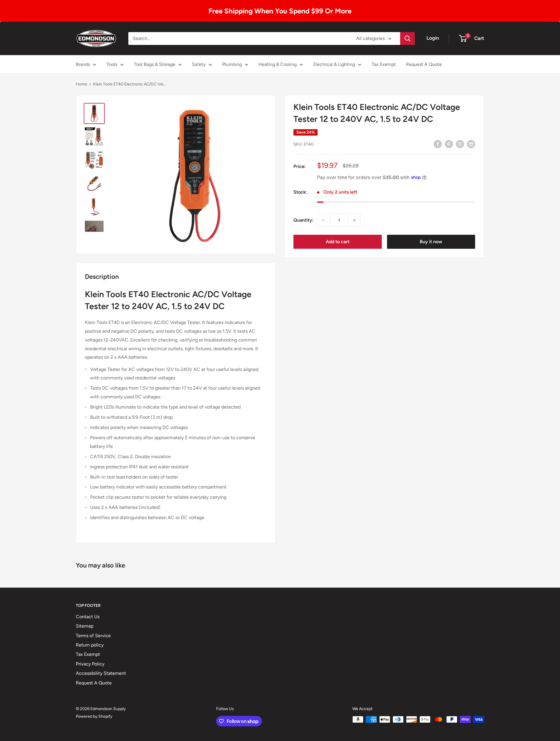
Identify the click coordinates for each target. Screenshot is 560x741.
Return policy (90, 645)
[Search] (407, 38)
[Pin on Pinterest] (449, 143)
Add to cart (337, 241)
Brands (83, 64)
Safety (199, 64)
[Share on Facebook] (438, 143)
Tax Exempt (384, 64)
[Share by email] (471, 143)
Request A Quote (424, 64)
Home (81, 84)
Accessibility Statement (101, 673)
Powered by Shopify (94, 716)
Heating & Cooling (277, 64)
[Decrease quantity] (323, 220)
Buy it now (431, 241)
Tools (111, 64)
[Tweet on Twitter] (460, 143)
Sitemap (84, 626)
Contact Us (87, 616)
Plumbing (232, 64)
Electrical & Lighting (334, 64)
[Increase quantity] (354, 220)
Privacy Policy (90, 664)
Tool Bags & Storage (154, 64)
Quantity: (303, 220)
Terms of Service (93, 635)
